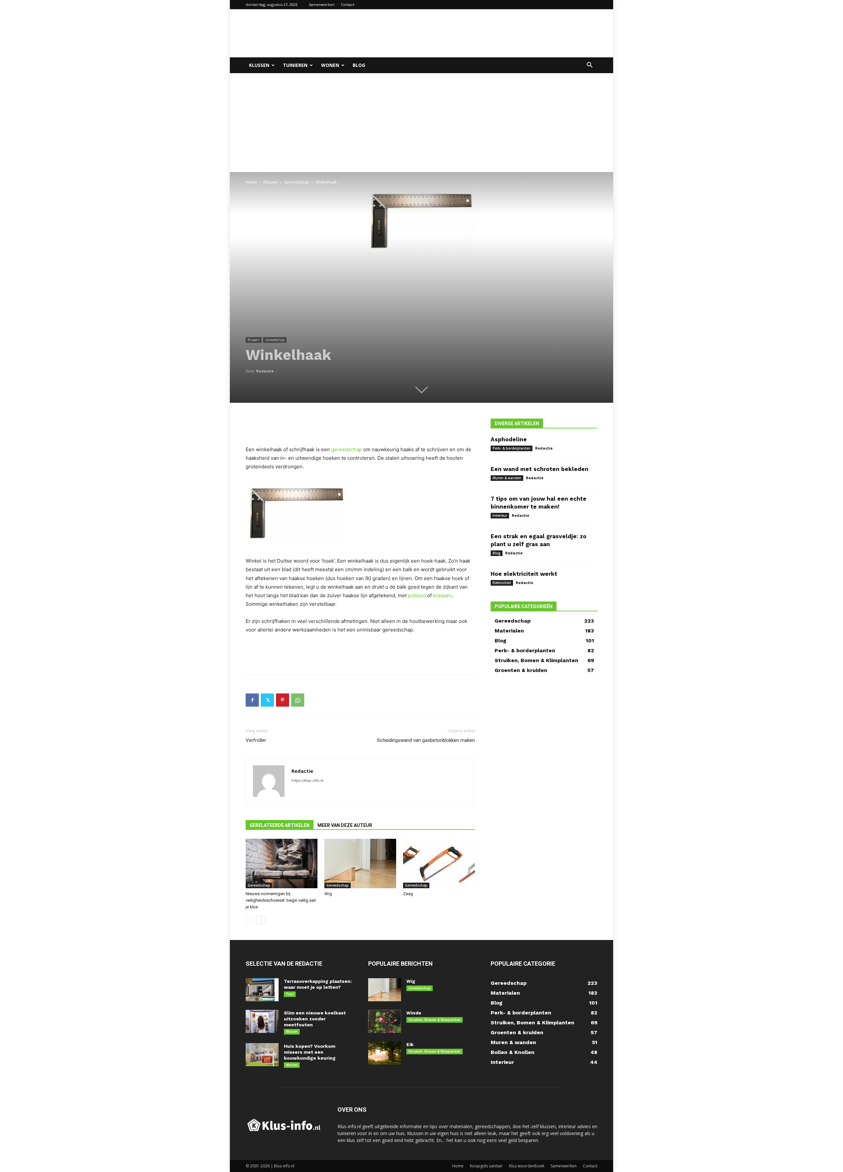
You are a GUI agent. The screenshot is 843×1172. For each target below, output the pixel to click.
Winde (413, 1012)
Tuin (290, 994)
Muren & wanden (507, 478)
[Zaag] (439, 863)
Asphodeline (509, 439)
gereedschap (346, 449)
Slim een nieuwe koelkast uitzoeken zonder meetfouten (315, 1018)
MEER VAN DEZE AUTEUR (344, 825)
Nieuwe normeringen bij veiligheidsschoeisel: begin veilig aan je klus (281, 900)
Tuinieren (295, 65)
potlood (417, 595)
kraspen (442, 595)
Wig (328, 893)
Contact (347, 4)
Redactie (265, 370)
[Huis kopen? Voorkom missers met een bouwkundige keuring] (262, 1054)
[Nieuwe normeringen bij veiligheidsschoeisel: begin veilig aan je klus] (281, 863)
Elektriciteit (502, 582)
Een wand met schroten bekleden (539, 469)
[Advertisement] (477, 33)
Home (251, 182)
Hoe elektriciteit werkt (524, 574)
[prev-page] (250, 920)
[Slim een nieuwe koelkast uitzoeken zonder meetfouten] (262, 1021)
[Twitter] (267, 700)
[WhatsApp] (297, 700)
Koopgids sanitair (486, 1166)
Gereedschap (296, 182)
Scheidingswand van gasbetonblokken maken (426, 740)
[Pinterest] (282, 700)
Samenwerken (322, 4)
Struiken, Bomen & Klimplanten (434, 1019)
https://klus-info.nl (307, 780)
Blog (359, 65)
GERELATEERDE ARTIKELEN (280, 825)
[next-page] (260, 920)
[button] (589, 66)
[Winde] (384, 1021)
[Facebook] (252, 700)
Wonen (330, 65)
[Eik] (384, 1053)
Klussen (259, 65)
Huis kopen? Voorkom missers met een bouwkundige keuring (310, 1052)
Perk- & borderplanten (511, 448)
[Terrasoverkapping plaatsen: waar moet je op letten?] (262, 989)
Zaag (408, 893)
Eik (410, 1044)
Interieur (500, 515)
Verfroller (256, 740)
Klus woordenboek (526, 1166)
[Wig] (360, 863)
